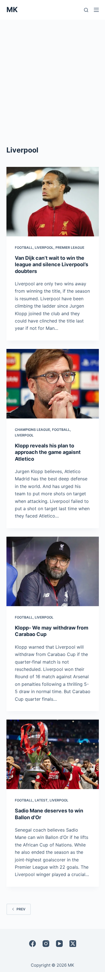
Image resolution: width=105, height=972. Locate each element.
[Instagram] (46, 943)
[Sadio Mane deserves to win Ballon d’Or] (52, 754)
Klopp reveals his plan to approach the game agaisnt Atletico (48, 452)
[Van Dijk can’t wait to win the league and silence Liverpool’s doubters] (52, 202)
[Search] (86, 10)
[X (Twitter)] (72, 943)
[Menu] (96, 9)
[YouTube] (59, 943)
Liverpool (44, 247)
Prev (21, 909)
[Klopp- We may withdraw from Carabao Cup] (52, 571)
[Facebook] (32, 943)
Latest (41, 800)
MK (12, 9)
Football (24, 247)
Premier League (69, 247)
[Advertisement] (52, 75)
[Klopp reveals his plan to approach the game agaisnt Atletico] (52, 384)
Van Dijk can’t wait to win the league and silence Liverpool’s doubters (51, 264)
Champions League (32, 429)
